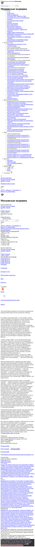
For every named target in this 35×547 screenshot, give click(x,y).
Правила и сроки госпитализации (16, 119)
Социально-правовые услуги (15, 89)
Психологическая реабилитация (16, 63)
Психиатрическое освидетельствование (18, 57)
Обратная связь (11, 161)
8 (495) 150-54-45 (5, 211)
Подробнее (4, 264)
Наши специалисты (12, 14)
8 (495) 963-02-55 (5, 258)
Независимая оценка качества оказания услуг (19, 109)
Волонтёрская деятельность (14, 472)
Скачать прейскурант (13, 95)
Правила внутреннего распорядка (16, 103)
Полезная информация (13, 107)
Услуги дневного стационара (15, 73)
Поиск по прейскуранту (14, 47)
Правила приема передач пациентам (16, 513)
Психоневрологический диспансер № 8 (18, 150)
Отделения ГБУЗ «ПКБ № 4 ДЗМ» (16, 16)
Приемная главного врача (8, 183)
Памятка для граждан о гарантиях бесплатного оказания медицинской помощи (20, 105)
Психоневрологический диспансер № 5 (18, 141)
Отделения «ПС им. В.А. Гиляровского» (18, 17)
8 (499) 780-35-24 (5, 263)
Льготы (9, 97)
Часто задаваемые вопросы (14, 163)
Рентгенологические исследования (17, 72)
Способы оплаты (12, 45)
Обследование (11, 59)
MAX (18, 300)
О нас (16, 476)
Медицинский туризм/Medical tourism (17, 39)
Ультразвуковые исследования (15, 70)
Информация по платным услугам (16, 44)
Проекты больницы (12, 23)
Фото (8, 169)
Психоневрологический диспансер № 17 (18, 136)
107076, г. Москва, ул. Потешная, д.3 (11, 225)
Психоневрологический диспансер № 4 (18, 139)
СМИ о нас (10, 167)
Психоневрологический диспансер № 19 (18, 147)
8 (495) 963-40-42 (5, 217)
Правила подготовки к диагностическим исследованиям (17, 518)
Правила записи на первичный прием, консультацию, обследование (18, 114)
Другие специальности (13, 53)
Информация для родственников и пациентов (20, 101)
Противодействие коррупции (15, 41)
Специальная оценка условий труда (17, 29)
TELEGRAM (4, 300)
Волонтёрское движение (14, 26)
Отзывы (9, 164)
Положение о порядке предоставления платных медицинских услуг (17, 502)
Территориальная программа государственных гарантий (15, 521)
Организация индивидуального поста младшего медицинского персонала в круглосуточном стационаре (20, 81)
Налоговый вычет (12, 98)
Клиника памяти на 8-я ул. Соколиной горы (19, 154)
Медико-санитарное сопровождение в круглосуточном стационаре (17, 77)
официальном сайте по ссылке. (11, 433)
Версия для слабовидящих (8, 227)
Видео (9, 170)
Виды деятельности (12, 25)
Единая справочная (6, 178)
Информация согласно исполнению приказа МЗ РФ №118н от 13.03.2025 (20, 34)
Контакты (10, 160)
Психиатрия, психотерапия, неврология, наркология (15, 482)
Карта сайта (4, 528)
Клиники (9, 19)
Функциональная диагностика (15, 69)
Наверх (3, 304)
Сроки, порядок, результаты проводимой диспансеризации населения (18, 124)
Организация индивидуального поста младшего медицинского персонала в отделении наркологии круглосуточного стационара (20, 85)
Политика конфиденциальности (14, 545)
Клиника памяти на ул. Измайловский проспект (20, 157)
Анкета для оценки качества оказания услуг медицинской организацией (19, 130)
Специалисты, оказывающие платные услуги (19, 94)
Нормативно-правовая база (14, 28)
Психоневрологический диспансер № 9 (18, 151)
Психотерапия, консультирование (16, 61)
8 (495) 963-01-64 (5, 460)
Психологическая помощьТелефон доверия (8, 180)
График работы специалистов (15, 32)
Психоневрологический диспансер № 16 (18, 145)
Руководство (10, 13)
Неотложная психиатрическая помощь (18, 88)
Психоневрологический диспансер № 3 (18, 135)
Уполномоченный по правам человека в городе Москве (16, 526)
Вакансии (10, 31)
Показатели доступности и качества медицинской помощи (17, 111)
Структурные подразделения (15, 20)
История (9, 22)
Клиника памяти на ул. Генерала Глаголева (19, 156)
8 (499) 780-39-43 (5, 261)
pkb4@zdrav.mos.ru (6, 461)
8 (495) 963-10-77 (5, 260)
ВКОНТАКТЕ (12, 300)
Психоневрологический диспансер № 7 (18, 144)
